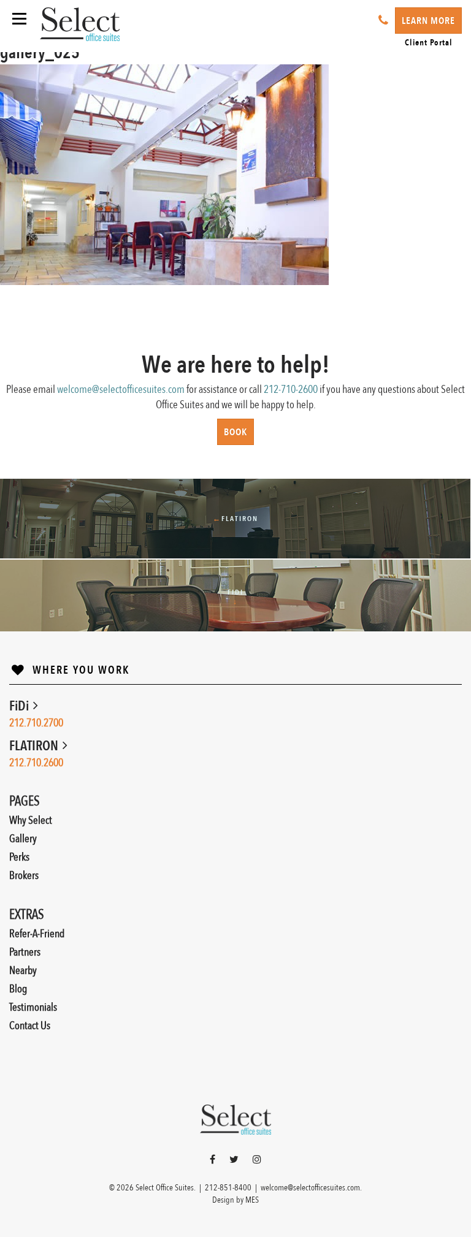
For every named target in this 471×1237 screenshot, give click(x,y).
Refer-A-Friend (36, 934)
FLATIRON (35, 746)
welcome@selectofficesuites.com (121, 389)
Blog (18, 989)
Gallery (23, 839)
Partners (24, 952)
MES (252, 1200)
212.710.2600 (36, 763)
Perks (19, 857)
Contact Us (29, 1025)
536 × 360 (81, 294)
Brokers (24, 875)
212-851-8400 (228, 1187)
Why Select (30, 820)
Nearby (23, 970)
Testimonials (33, 1007)
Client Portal (429, 42)
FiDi (20, 706)
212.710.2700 (36, 723)
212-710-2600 (291, 389)
